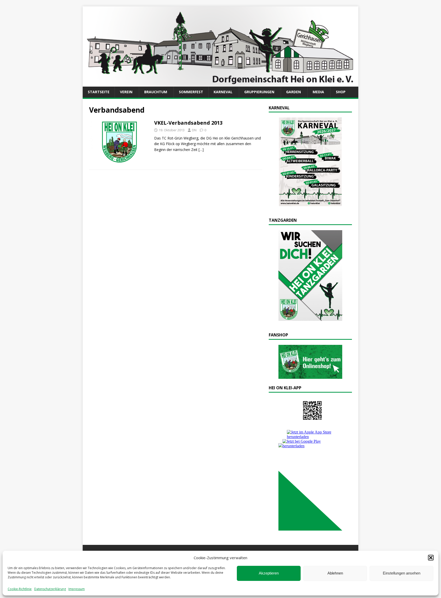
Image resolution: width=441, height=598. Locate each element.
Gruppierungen (259, 91)
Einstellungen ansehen (401, 573)
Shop (341, 91)
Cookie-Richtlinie (20, 589)
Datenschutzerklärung (50, 589)
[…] (201, 149)
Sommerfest (191, 91)
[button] (430, 557)
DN (194, 130)
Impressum (76, 589)
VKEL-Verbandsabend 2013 (188, 122)
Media (318, 91)
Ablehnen (335, 573)
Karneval (223, 91)
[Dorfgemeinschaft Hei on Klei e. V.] (220, 83)
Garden (293, 91)
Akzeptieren (269, 573)
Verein (126, 91)
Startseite (98, 91)
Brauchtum (155, 91)
